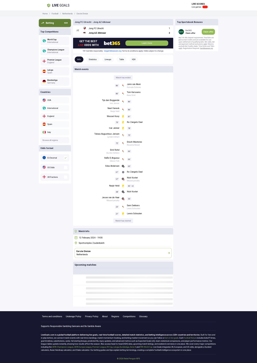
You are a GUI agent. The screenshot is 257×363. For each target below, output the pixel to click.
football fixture (190, 338)
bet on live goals (172, 338)
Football (55, 14)
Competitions (129, 316)
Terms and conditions (52, 316)
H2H (133, 59)
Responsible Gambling (60, 326)
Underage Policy (73, 316)
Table (121, 59)
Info (79, 59)
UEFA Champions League (62, 347)
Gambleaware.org (206, 48)
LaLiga (116, 347)
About (105, 316)
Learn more (147, 43)
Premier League (99, 347)
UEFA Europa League (83, 347)
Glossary (143, 316)
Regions (115, 316)
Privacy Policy (91, 316)
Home (45, 14)
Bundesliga (124, 347)
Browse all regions (50, 140)
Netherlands (67, 14)
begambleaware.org (112, 51)
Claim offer (208, 32)
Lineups (108, 59)
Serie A (133, 347)
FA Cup (110, 347)
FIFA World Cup (146, 347)
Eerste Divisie (82, 14)
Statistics (93, 59)
